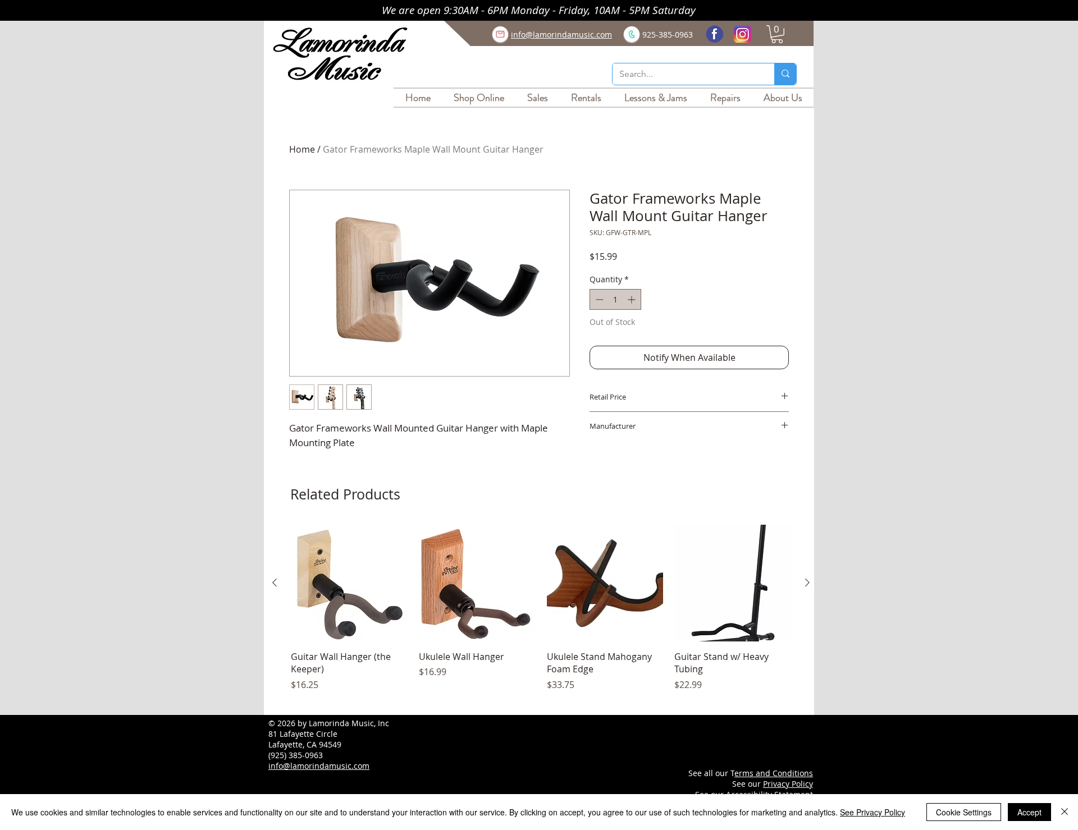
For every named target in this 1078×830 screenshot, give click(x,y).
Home (302, 149)
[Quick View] (349, 583)
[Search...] (785, 74)
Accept (1029, 812)
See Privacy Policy (872, 812)
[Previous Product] (274, 582)
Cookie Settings (964, 812)
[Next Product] (807, 582)
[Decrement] (598, 299)
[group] (541, 614)
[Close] (1064, 812)
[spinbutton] (615, 299)
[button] (777, 34)
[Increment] (632, 299)
